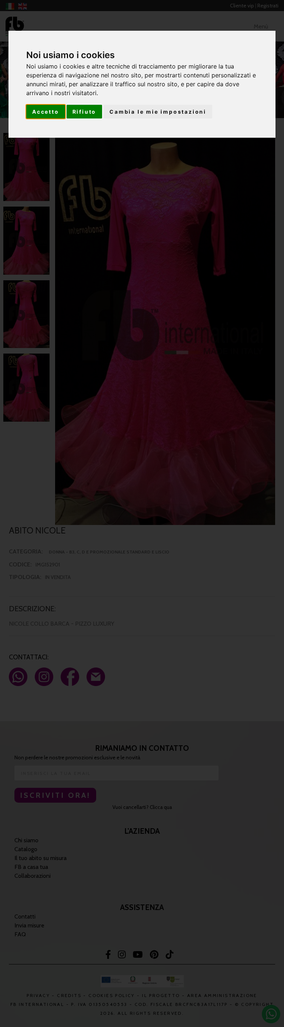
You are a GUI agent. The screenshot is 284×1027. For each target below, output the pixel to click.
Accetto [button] (45, 111)
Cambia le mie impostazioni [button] (157, 111)
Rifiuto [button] (84, 111)
